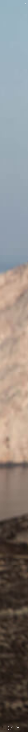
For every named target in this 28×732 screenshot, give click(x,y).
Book (24, 4)
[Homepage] (14, 4)
